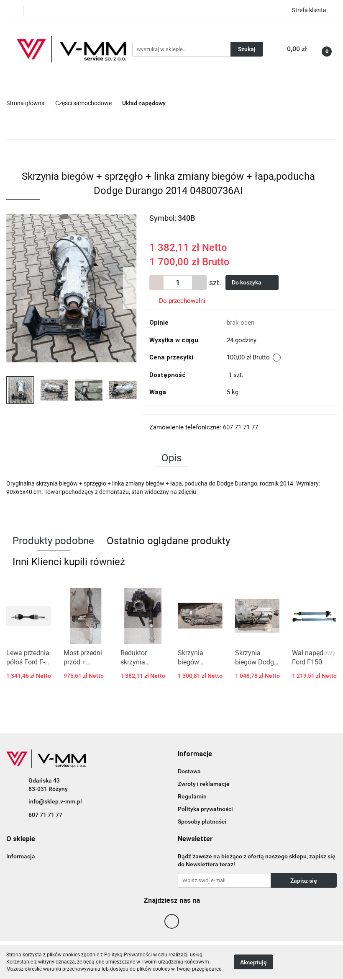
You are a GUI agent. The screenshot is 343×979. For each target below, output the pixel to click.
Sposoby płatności (202, 821)
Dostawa (189, 771)
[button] (195, 754)
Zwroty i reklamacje (204, 783)
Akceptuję (253, 962)
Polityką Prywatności (128, 955)
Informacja (20, 856)
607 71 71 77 (45, 814)
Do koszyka (247, 282)
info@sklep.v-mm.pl (55, 801)
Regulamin (192, 796)
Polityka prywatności (205, 809)
